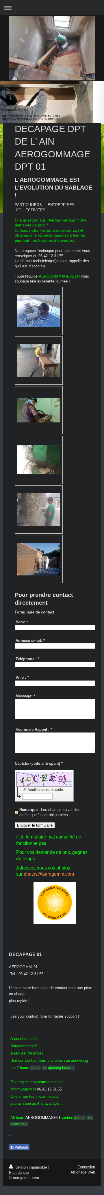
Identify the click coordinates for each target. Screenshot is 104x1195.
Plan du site (19, 1172)
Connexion (86, 1167)
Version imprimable (31, 1167)
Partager (21, 1147)
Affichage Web (82, 1172)
